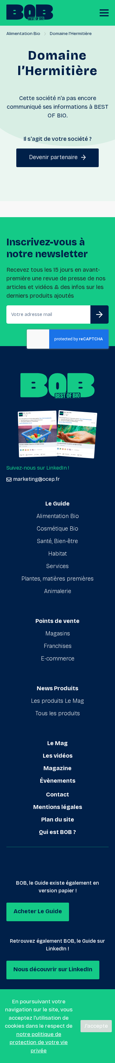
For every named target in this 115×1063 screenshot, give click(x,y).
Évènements (57, 780)
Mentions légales (57, 807)
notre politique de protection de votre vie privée (39, 1042)
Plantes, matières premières (57, 578)
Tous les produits (57, 713)
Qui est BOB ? (57, 832)
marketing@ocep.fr (36, 479)
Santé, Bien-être (57, 541)
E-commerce (57, 658)
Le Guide (57, 503)
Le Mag (57, 743)
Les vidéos (58, 755)
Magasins (57, 633)
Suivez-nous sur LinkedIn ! (37, 468)
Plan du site (57, 819)
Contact (57, 794)
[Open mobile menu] (104, 13)
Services (57, 566)
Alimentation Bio (23, 33)
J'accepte (96, 1026)
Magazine (57, 768)
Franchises (58, 646)
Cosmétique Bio (57, 528)
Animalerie (57, 591)
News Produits (57, 688)
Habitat (57, 553)
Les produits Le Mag (57, 700)
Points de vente (57, 621)
